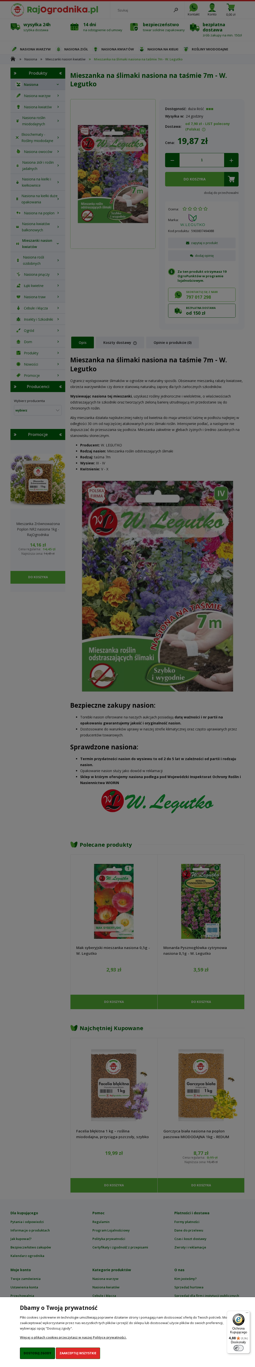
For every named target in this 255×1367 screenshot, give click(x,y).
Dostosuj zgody (37, 1353)
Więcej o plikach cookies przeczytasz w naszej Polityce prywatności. (73, 1337)
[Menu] (247, 1314)
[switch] (239, 1348)
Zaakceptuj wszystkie (78, 1353)
